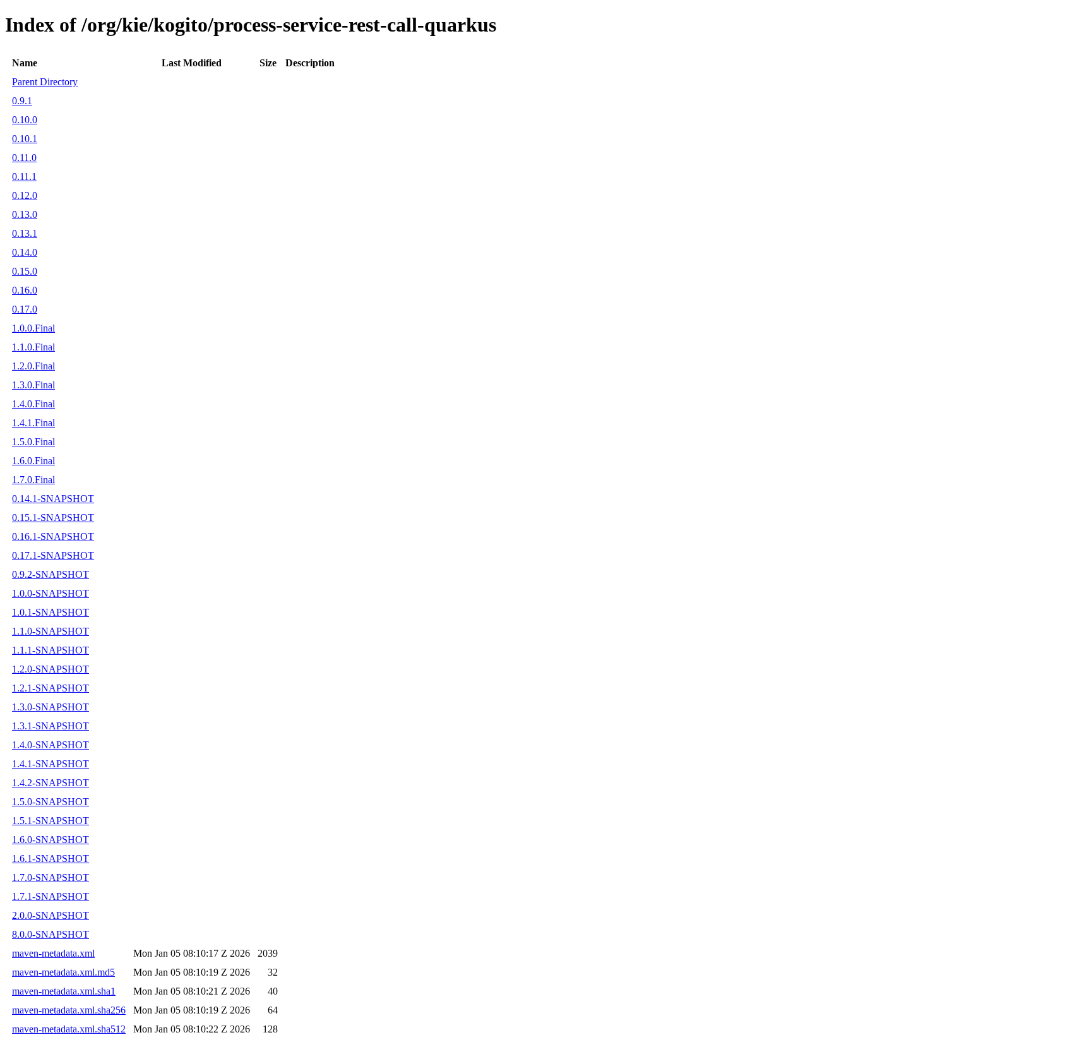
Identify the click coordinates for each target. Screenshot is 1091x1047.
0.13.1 (24, 233)
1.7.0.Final (33, 479)
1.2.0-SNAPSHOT (50, 669)
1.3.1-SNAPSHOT (50, 726)
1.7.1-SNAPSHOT (50, 896)
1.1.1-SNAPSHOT (50, 650)
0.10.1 (24, 138)
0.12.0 (24, 195)
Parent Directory (45, 81)
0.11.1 (24, 176)
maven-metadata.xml (53, 953)
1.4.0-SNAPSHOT (50, 744)
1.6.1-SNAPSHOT (50, 858)
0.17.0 (24, 309)
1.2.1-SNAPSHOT (50, 688)
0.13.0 (24, 214)
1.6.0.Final (33, 460)
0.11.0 (24, 157)
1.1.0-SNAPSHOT (50, 631)
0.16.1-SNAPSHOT (53, 536)
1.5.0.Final (33, 441)
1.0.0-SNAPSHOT (50, 593)
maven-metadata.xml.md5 (63, 972)
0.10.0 (24, 119)
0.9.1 (22, 100)
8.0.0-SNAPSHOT (50, 934)
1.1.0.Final (33, 347)
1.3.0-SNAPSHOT (50, 707)
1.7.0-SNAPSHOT (50, 877)
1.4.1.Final (33, 422)
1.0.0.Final (33, 328)
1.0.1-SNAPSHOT (50, 612)
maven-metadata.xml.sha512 (69, 1029)
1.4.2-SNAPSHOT (50, 782)
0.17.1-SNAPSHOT (53, 555)
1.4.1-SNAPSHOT (50, 763)
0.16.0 (24, 290)
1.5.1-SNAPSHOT (50, 820)
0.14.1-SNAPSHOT (53, 498)
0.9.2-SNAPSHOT (50, 574)
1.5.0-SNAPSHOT (50, 801)
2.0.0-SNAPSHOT (50, 915)
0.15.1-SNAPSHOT (53, 517)
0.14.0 (24, 252)
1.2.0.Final (33, 366)
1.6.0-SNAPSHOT (50, 839)
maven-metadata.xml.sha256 (69, 1010)
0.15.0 (24, 271)
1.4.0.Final (33, 403)
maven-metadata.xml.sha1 (64, 991)
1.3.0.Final (33, 385)
